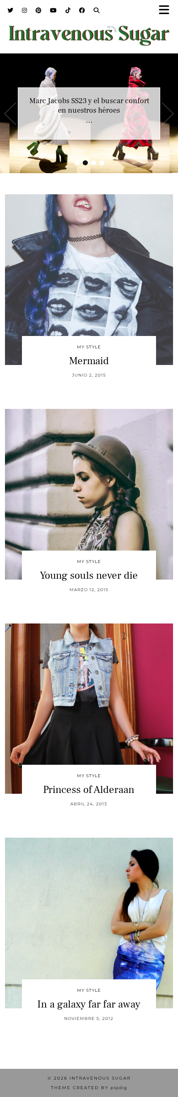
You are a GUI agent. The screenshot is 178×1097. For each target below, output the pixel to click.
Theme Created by (89, 1087)
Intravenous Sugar (100, 1078)
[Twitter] (10, 10)
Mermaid (89, 360)
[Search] (97, 10)
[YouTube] (53, 10)
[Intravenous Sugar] (89, 30)
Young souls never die (89, 575)
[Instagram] (24, 10)
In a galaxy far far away (88, 1004)
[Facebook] (82, 10)
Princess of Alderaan (89, 789)
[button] (167, 10)
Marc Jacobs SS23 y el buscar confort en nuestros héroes (89, 105)
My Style (89, 347)
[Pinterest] (39, 10)
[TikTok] (68, 10)
